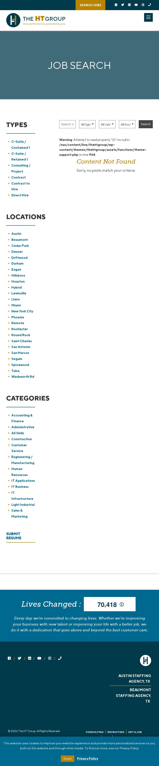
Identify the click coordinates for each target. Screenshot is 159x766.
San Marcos (20, 353)
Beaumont (19, 240)
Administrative (22, 427)
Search (146, 124)
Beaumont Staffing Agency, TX (133, 695)
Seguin (16, 359)
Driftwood (19, 258)
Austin (16, 234)
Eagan (16, 269)
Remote (17, 323)
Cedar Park (20, 246)
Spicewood (20, 365)
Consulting (95, 732)
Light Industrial (23, 505)
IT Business (20, 487)
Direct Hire (20, 195)
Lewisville (18, 293)
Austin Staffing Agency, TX (134, 678)
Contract (18, 177)
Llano (15, 299)
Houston (18, 281)
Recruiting (115, 732)
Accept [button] (67, 758)
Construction (21, 439)
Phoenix (17, 317)
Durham (17, 263)
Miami (16, 305)
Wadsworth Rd (22, 377)
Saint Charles (21, 341)
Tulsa (15, 371)
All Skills (17, 433)
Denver (17, 252)
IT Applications (23, 481)
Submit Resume (13, 536)
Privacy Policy (87, 758)
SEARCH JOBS (90, 5)
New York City (22, 311)
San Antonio (20, 347)
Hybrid (16, 287)
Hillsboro (18, 275)
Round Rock (20, 335)
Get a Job (135, 732)
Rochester (19, 329)
